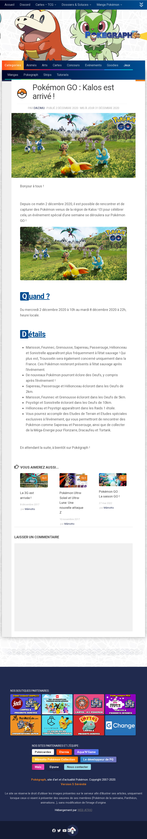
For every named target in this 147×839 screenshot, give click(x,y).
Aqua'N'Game (86, 752)
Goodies (112, 65)
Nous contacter (77, 767)
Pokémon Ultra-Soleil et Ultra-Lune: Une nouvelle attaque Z (71, 502)
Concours (73, 65)
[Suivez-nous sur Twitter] (59, 830)
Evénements (93, 65)
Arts (44, 65)
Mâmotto (30, 509)
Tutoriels (63, 75)
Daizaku (39, 108)
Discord (25, 5)
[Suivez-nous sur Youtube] (64, 830)
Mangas (12, 75)
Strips (47, 75)
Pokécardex (43, 752)
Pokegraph (31, 75)
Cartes (57, 65)
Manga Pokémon (108, 5)
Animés (31, 65)
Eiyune (54, 767)
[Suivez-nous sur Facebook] (54, 830)
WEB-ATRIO (85, 810)
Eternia (64, 752)
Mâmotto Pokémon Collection (55, 759)
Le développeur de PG (98, 759)
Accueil (9, 5)
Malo (38, 767)
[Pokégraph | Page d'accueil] (113, 35)
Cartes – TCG (44, 5)
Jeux (127, 65)
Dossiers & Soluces (75, 5)
